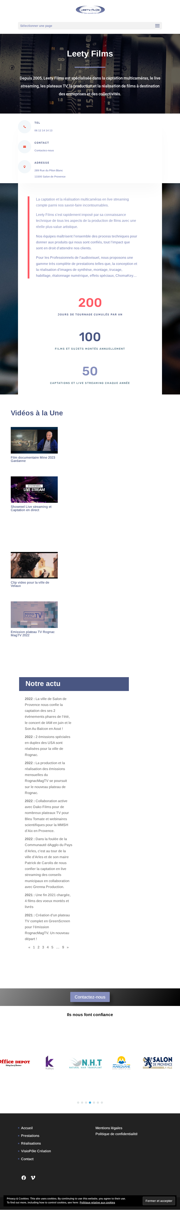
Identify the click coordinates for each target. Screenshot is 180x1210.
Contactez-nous (44, 150)
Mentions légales (108, 1128)
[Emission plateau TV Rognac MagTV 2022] (34, 614)
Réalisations (31, 1143)
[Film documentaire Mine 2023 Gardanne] (34, 440)
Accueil (27, 1128)
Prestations (30, 1136)
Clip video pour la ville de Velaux (30, 584)
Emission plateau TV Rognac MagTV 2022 (33, 633)
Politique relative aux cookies (97, 1202)
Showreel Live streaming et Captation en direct (31, 508)
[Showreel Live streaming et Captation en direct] (34, 489)
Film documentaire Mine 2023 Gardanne (33, 459)
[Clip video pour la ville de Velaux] (34, 565)
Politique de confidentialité (116, 1134)
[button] (78, 1102)
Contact (27, 1159)
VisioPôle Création (36, 1151)
